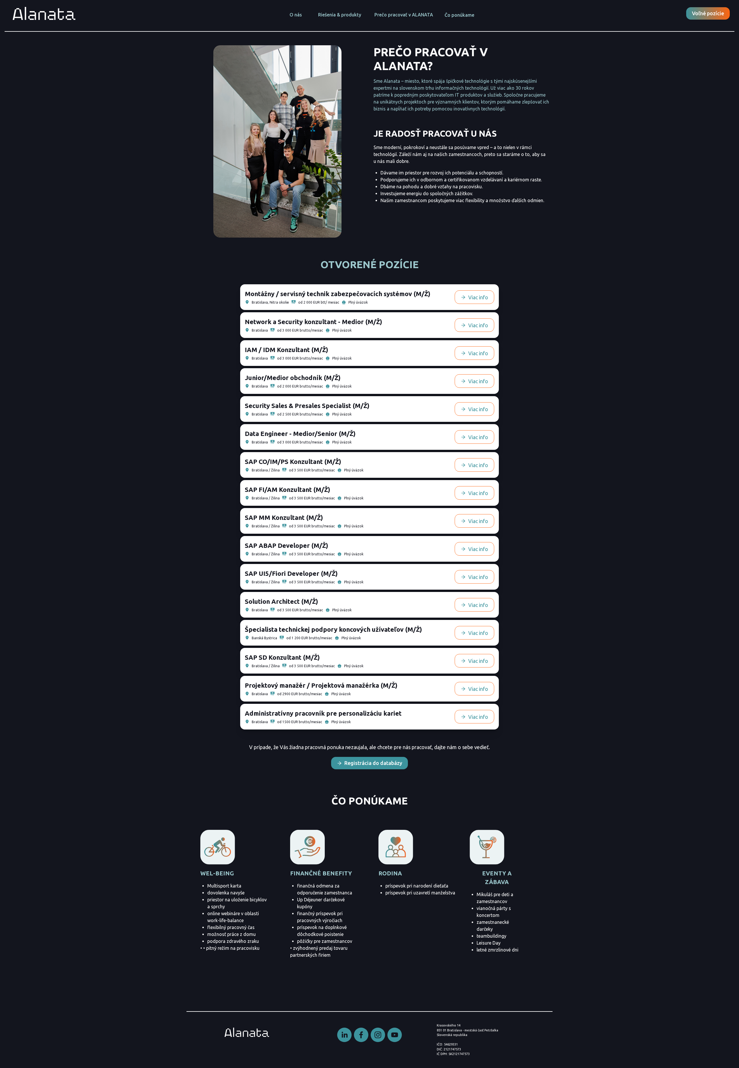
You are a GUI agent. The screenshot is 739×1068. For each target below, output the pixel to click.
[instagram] (378, 1035)
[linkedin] (344, 1035)
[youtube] (394, 1035)
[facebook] (361, 1035)
